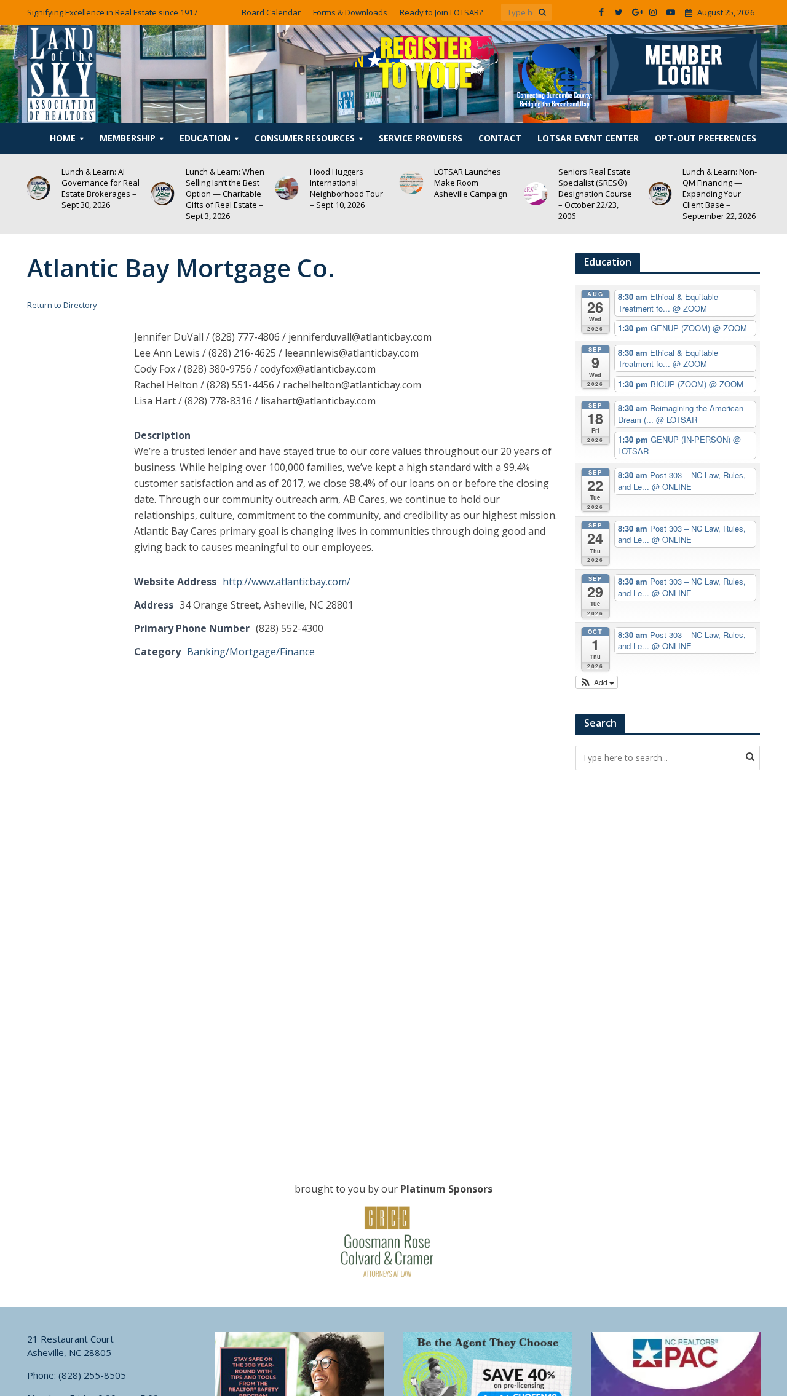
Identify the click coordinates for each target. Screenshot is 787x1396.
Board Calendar (271, 12)
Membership (128, 138)
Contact (499, 138)
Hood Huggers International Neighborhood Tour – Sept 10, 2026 (346, 188)
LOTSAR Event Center (588, 138)
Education (205, 138)
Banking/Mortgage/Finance (251, 651)
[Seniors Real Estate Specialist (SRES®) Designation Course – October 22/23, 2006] (535, 193)
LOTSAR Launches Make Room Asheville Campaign (470, 182)
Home (63, 138)
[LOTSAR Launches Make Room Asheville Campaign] (411, 182)
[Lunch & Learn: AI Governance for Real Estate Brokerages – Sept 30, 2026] (38, 188)
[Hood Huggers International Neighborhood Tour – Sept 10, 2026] (287, 188)
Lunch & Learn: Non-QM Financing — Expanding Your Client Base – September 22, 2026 (719, 193)
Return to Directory (62, 304)
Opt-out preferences (705, 138)
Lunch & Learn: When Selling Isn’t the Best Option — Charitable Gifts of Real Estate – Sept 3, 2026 (225, 193)
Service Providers (420, 138)
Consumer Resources (305, 138)
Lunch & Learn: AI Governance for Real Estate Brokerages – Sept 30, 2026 (100, 188)
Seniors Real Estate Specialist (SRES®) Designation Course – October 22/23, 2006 (595, 193)
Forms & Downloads (350, 12)
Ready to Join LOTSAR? (441, 12)
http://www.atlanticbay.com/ (286, 581)
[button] (596, 682)
